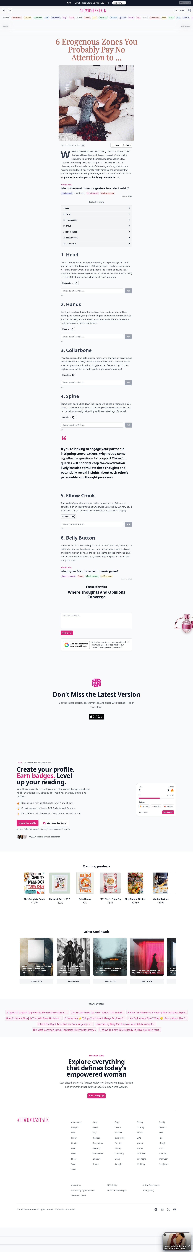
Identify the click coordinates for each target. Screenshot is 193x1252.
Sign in (67, 829)
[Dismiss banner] (129, 642)
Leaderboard (143, 812)
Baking (140, 1122)
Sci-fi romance (106, 576)
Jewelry (123, 18)
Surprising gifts (92, 193)
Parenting (119, 1153)
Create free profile (27, 823)
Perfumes (141, 1153)
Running (162, 1153)
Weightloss (56, 18)
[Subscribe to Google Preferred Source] (76, 645)
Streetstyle (38, 18)
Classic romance (92, 576)
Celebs (118, 1127)
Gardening (119, 1138)
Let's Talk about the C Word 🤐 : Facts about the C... (157, 1018)
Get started (168, 812)
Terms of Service (78, 1195)
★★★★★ (185, 26)
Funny (79, 18)
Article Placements (151, 1185)
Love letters (79, 193)
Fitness (140, 1132)
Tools (73, 1169)
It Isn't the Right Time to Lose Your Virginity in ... (65, 1024)
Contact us (76, 1185)
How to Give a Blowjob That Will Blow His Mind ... (34, 1018)
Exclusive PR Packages (116, 1190)
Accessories (76, 1122)
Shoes (72, 18)
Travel (95, 1164)
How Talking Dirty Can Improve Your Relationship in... (125, 1024)
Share (128, 145)
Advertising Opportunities (82, 1190)
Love (73, 1148)
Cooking (140, 1127)
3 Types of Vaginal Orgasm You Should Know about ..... (37, 1012)
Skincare (28, 18)
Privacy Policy (148, 1190)
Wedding (141, 1164)
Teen (94, 18)
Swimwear (163, 1159)
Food (164, 18)
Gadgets (6, 18)
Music (145, 18)
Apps (95, 1122)
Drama (80, 576)
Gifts (46, 18)
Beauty (162, 1122)
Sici (64, 145)
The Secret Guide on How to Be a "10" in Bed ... (97, 1012)
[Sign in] (189, 10)
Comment (66, 633)
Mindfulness (16, 18)
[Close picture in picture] (164, 1234)
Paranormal (154, 18)
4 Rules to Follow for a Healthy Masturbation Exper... (157, 1012)
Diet (73, 1132)
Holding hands (67, 193)
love (5, 26)
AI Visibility (112, 1185)
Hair (138, 18)
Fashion (118, 1132)
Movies (171, 18)
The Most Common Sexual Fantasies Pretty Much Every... (64, 1029)
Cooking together (107, 193)
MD (83, 145)
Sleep (117, 1159)
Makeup (186, 18)
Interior (118, 1143)
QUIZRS (130, 196)
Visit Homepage (96, 1095)
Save (117, 145)
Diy (178, 18)
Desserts (114, 18)
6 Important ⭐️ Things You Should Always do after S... (95, 1018)
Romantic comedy (68, 576)
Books (95, 1127)
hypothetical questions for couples (85, 458)
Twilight (118, 1164)
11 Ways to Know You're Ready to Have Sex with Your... (129, 1029)
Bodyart (74, 1127)
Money (87, 18)
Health (131, 18)
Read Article (42, 982)
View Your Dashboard (56, 823)
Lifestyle (162, 1143)
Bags (64, 18)
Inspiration (103, 18)
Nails (73, 1153)
